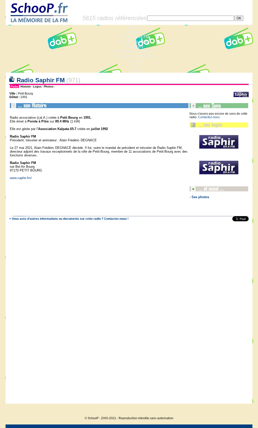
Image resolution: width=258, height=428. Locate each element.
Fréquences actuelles (134, 56)
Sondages (134, 46)
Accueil (134, 27)
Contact (134, 70)
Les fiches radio (134, 41)
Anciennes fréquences (134, 51)
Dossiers (134, 32)
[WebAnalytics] (242, 410)
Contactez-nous (209, 117)
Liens (134, 65)
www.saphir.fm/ (21, 178)
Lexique (134, 61)
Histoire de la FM (134, 37)
